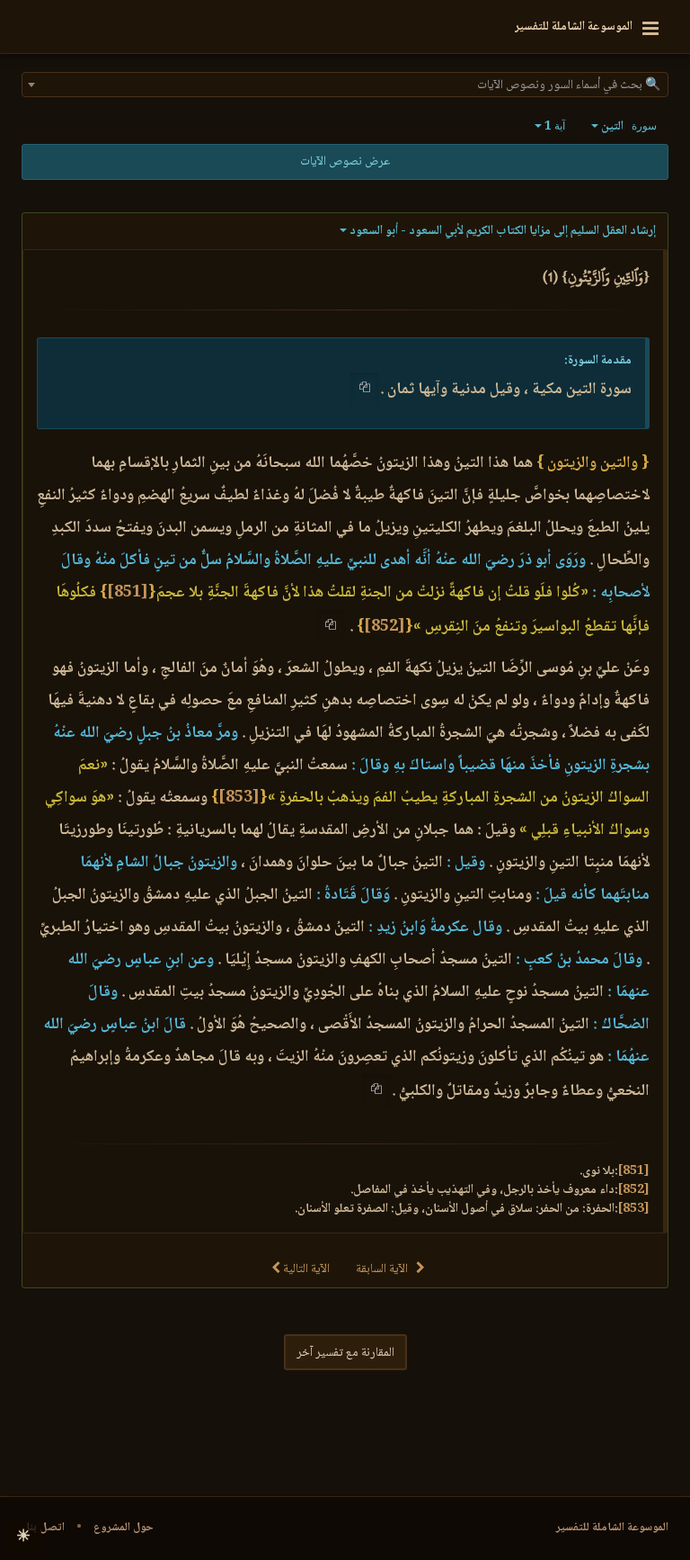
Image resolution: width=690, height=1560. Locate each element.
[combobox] (345, 84)
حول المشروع (123, 1528)
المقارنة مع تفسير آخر (345, 1353)
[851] (127, 592)
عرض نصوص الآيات (345, 162)
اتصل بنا (45, 1528)
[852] (384, 627)
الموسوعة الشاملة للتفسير (612, 1528)
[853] (239, 797)
